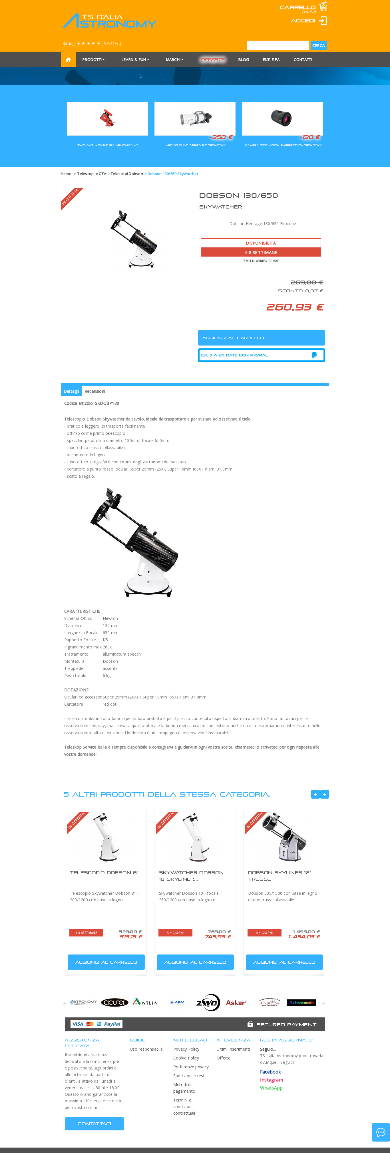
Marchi (173, 59)
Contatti (303, 59)
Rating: (92, 43)
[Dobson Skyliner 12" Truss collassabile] (284, 837)
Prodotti (92, 59)
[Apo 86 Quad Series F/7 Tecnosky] (195, 118)
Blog (243, 59)
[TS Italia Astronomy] (109, 20)
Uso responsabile (146, 1049)
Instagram (271, 1080)
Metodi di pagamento (184, 1088)
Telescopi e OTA (91, 173)
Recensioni (95, 391)
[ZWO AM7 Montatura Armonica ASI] (107, 118)
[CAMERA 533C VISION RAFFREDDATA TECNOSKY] (282, 118)
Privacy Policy (186, 1049)
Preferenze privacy (191, 1066)
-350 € (220, 137)
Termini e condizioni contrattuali (184, 1106)
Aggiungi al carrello (106, 962)
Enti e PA (271, 59)
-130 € (309, 137)
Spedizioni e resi (188, 1075)
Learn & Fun (134, 59)
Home (66, 173)
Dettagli (71, 391)
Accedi (303, 20)
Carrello (297, 7)
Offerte (212, 59)
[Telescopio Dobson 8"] (106, 837)
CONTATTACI (94, 1123)
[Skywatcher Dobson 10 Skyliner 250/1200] (195, 837)
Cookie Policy (186, 1058)
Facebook (270, 1072)
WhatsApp (271, 1088)
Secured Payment (286, 1024)
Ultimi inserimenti (233, 1049)
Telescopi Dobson (127, 173)
